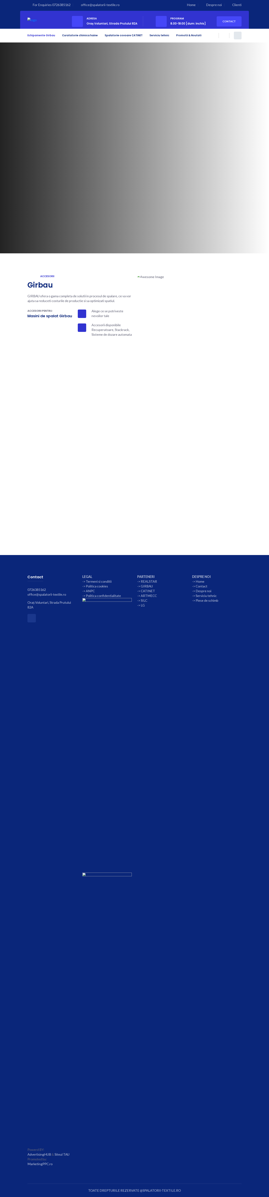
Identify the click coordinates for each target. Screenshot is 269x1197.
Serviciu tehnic (159, 35)
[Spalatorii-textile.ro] (32, 20)
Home (191, 5)
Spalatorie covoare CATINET (124, 35)
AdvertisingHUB (39, 1154)
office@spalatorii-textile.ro (100, 5)
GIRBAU (147, 586)
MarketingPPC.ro (40, 1164)
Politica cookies (97, 586)
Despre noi (214, 5)
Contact (229, 21)
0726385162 (61, 5)
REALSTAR (149, 581)
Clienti (237, 5)
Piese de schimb (207, 600)
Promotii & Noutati (188, 35)
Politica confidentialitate (103, 596)
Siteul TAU (62, 1154)
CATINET (148, 591)
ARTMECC (149, 596)
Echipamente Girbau (41, 35)
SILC (143, 600)
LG (143, 605)
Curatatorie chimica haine (80, 35)
